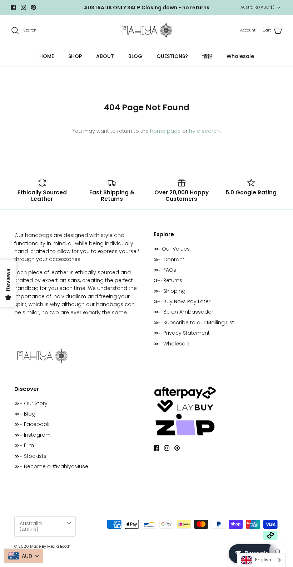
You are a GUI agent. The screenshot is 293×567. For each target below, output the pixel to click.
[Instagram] (23, 7)
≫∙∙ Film (24, 445)
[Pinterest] (33, 7)
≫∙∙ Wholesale (172, 343)
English (263, 559)
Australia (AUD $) (257, 7)
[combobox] (261, 560)
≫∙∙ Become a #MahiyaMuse (51, 466)
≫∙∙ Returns (168, 280)
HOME (46, 56)
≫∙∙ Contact (169, 259)
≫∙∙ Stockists (30, 456)
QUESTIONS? (172, 56)
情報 (207, 56)
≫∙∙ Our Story (31, 403)
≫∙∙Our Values (172, 248)
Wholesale (240, 56)
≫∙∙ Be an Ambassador (183, 311)
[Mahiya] (146, 30)
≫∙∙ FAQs (165, 269)
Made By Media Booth (50, 546)
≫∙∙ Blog (24, 413)
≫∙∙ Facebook (32, 424)
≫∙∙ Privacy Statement (182, 332)
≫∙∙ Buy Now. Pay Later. (183, 301)
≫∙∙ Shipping (169, 291)
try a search (204, 131)
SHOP (75, 56)
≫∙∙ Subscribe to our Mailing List (194, 322)
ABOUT (105, 56)
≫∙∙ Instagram (32, 434)
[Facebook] (13, 7)
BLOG (135, 56)
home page (165, 131)
